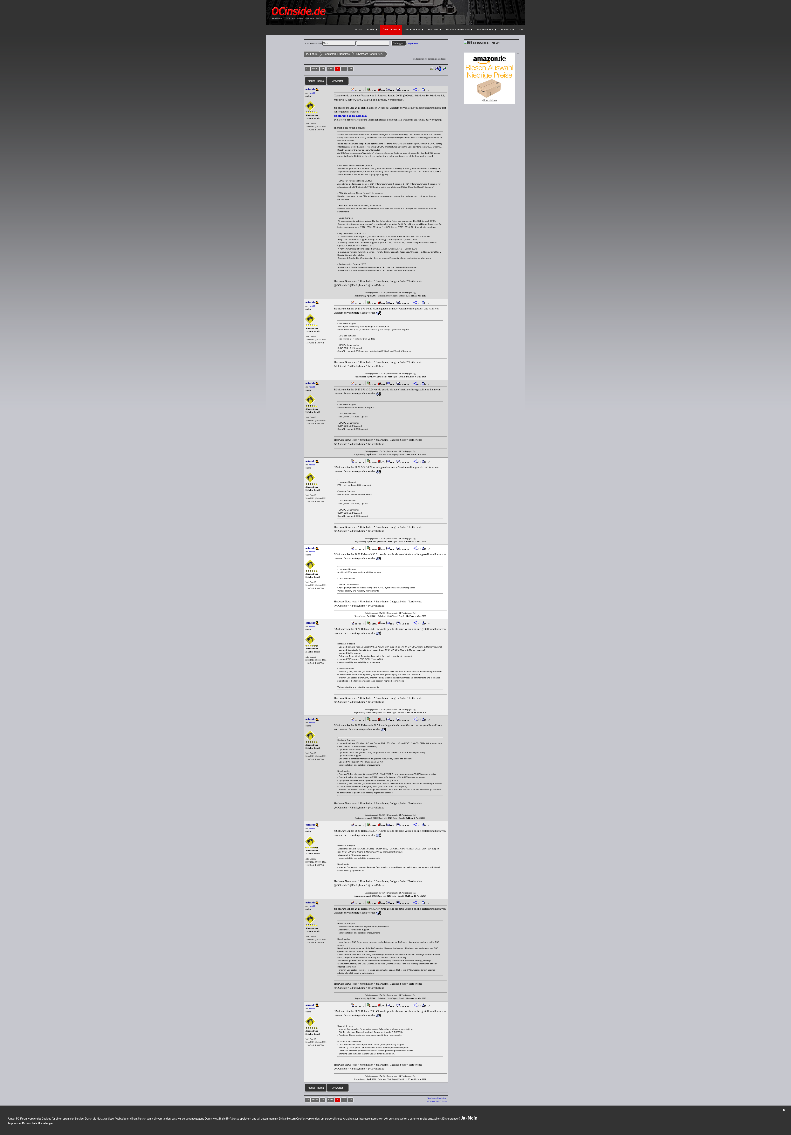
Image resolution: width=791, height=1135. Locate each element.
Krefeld (312, 93)
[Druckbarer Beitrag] (431, 68)
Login (370, 29)
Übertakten (390, 29)
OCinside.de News (486, 43)
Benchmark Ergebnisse (337, 54)
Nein (472, 1118)
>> (350, 68)
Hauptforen (412, 29)
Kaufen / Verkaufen (457, 29)
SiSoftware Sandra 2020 (369, 54)
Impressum (14, 1123)
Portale (506, 29)
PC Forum (311, 54)
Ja (463, 1118)
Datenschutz (29, 1123)
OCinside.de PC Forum (437, 1101)
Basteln (433, 29)
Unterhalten (485, 29)
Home (358, 29)
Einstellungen (45, 1123)
